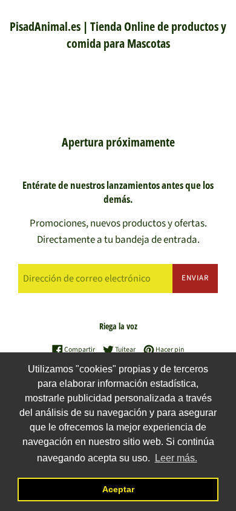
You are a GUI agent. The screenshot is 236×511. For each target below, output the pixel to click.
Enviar (195, 277)
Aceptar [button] (118, 489)
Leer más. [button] (176, 458)
